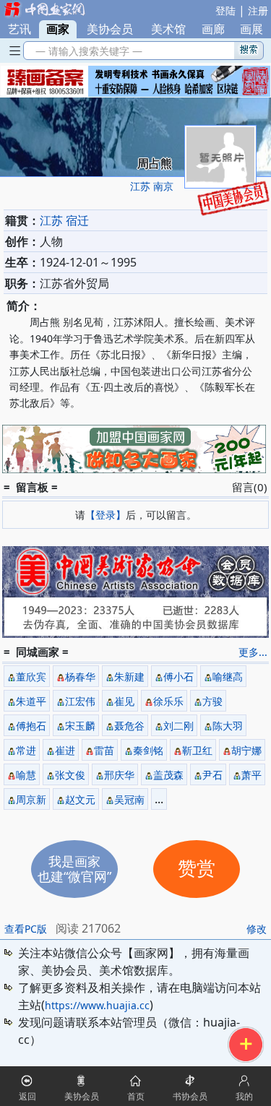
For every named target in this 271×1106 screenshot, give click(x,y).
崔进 (65, 750)
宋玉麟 (80, 726)
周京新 (31, 799)
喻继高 (227, 676)
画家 (57, 29)
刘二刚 (178, 726)
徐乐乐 (168, 701)
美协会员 (110, 29)
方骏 (212, 701)
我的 (244, 1096)
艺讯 (19, 29)
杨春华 (80, 676)
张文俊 (70, 775)
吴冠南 (129, 799)
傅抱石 (31, 726)
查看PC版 (25, 929)
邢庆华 (119, 775)
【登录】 (105, 515)
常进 (26, 750)
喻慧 (26, 775)
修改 (256, 929)
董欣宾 (31, 676)
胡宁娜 (246, 750)
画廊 (213, 29)
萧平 (251, 775)
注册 (258, 10)
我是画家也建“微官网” (74, 868)
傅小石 (178, 676)
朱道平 (31, 701)
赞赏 (196, 868)
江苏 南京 (151, 186)
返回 (27, 1096)
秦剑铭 (148, 750)
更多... (252, 652)
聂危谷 (129, 726)
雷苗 (104, 750)
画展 (251, 29)
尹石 (212, 775)
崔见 (124, 701)
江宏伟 (80, 701)
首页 (136, 1096)
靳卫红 (197, 750)
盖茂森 (168, 775)
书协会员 (190, 1096)
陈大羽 (227, 726)
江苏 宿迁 (64, 220)
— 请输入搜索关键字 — (86, 51)
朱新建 (129, 676)
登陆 (225, 10)
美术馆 (168, 29)
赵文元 (80, 799)
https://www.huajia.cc (97, 1005)
